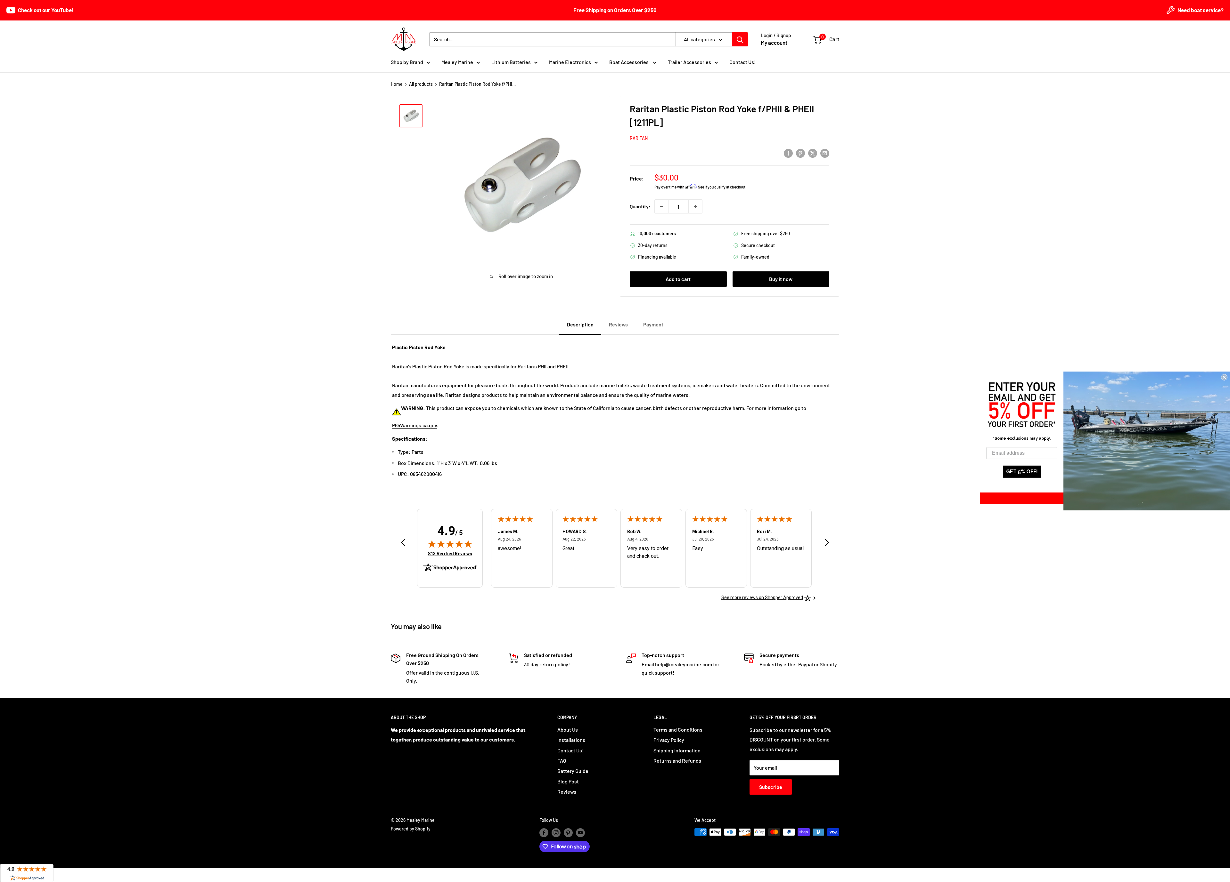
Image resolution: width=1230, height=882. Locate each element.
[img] (450, 544)
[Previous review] (403, 544)
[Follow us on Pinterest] (568, 832)
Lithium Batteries (511, 62)
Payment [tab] (653, 324)
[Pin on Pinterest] (800, 153)
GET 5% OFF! (1022, 472)
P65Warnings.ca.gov (414, 425)
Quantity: (640, 206)
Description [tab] (580, 324)
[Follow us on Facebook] (543, 832)
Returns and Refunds (677, 761)
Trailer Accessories (689, 62)
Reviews (566, 792)
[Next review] (827, 544)
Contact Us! (742, 62)
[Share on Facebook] (788, 153)
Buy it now (780, 279)
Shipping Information (677, 750)
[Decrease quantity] (661, 206)
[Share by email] (824, 153)
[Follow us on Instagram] (556, 832)
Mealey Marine (457, 62)
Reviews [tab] (618, 324)
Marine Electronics (570, 62)
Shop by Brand (407, 62)
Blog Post (568, 781)
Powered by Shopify (410, 828)
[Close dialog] (1224, 377)
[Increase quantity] (695, 206)
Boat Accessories (629, 62)
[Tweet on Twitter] (812, 153)
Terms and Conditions (677, 729)
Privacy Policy (668, 740)
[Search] (740, 39)
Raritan (639, 138)
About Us (567, 729)
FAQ (561, 761)
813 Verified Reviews (450, 553)
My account (774, 42)
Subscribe (770, 787)
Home (397, 84)
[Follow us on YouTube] (580, 832)
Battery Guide (572, 771)
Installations (571, 740)
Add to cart (678, 279)
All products (421, 84)
